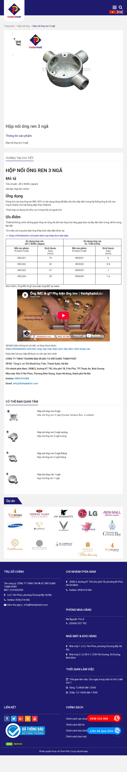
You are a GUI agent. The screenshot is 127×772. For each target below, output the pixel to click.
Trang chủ (9, 26)
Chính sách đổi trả (75, 724)
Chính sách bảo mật (76, 736)
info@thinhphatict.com (36, 605)
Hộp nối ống (23, 26)
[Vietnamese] (112, 12)
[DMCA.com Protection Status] (18, 744)
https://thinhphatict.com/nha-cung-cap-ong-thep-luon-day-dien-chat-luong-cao (48, 349)
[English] (119, 12)
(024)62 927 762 (77, 623)
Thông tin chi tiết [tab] (20, 158)
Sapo (85, 751)
